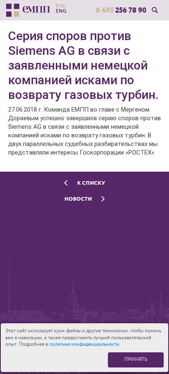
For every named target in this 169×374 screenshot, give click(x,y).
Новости (78, 199)
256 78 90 (121, 10)
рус (61, 6)
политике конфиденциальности (84, 344)
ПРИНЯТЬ (135, 359)
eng (61, 11)
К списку (90, 183)
